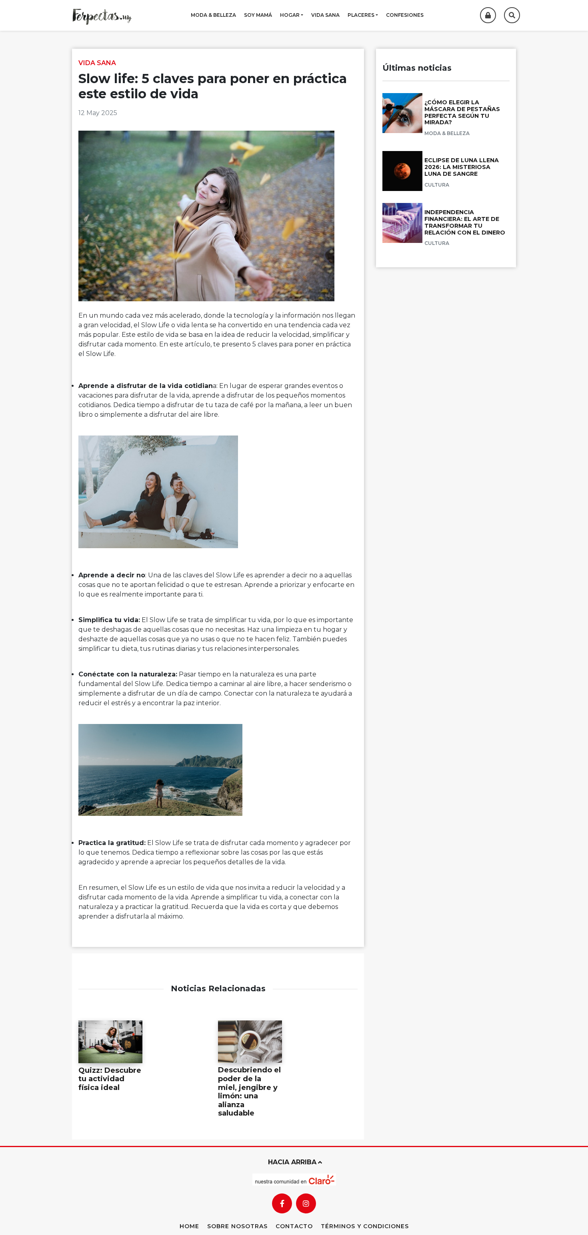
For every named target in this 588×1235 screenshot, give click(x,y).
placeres (361, 15)
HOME (189, 1226)
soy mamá (258, 15)
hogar (290, 15)
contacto (294, 1226)
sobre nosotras (237, 1226)
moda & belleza (213, 15)
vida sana (325, 15)
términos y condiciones (365, 1226)
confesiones (405, 15)
